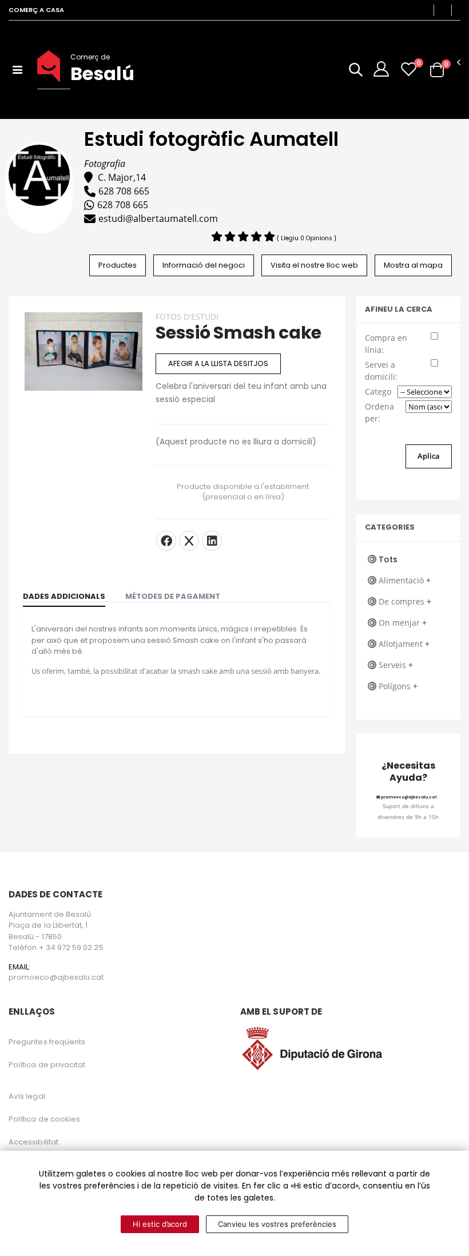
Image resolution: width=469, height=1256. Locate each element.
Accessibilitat (33, 1141)
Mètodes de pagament (172, 596)
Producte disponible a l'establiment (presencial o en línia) (243, 492)
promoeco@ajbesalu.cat (408, 797)
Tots (388, 559)
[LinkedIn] (212, 541)
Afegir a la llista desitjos (218, 363)
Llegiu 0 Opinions (307, 238)
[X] (189, 541)
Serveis (396, 664)
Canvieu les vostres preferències (277, 1224)
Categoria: (378, 391)
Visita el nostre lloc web (314, 265)
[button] (356, 71)
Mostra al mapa (413, 265)
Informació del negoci (203, 265)
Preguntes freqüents (47, 1041)
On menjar (403, 622)
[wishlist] (408, 69)
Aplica (429, 456)
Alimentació (405, 580)
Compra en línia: (386, 343)
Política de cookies (44, 1119)
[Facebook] (166, 541)
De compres (405, 601)
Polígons (398, 686)
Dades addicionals (64, 596)
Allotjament (404, 643)
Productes (117, 265)
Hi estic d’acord (160, 1224)
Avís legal (27, 1096)
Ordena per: (379, 412)
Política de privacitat (47, 1064)
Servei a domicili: (381, 370)
